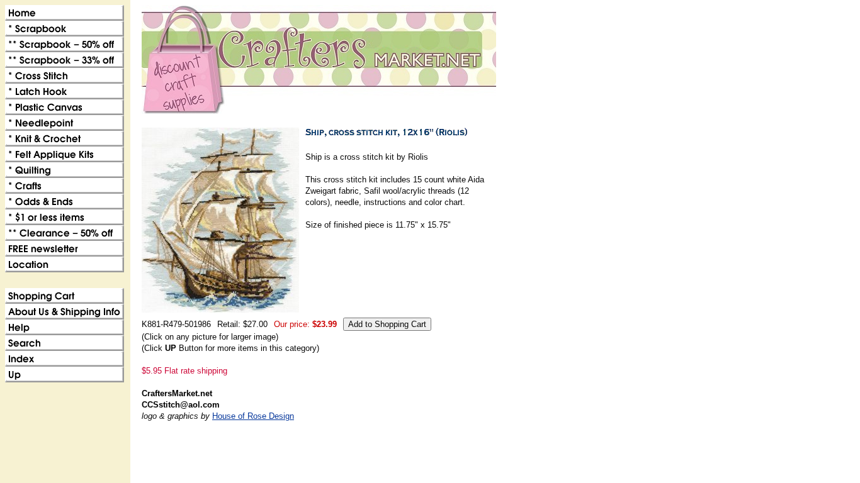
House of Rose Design (253, 416)
